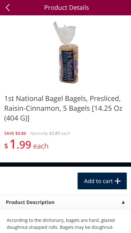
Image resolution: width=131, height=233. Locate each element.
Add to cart (98, 181)
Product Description (30, 202)
